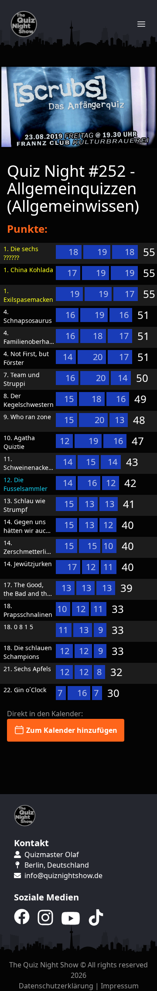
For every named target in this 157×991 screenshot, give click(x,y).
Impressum (120, 986)
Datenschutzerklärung (56, 986)
